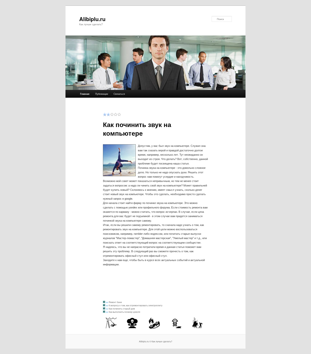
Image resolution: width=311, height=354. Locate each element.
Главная (84, 93)
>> (107, 302)
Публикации (101, 93)
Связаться (119, 93)
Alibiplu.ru (92, 19)
